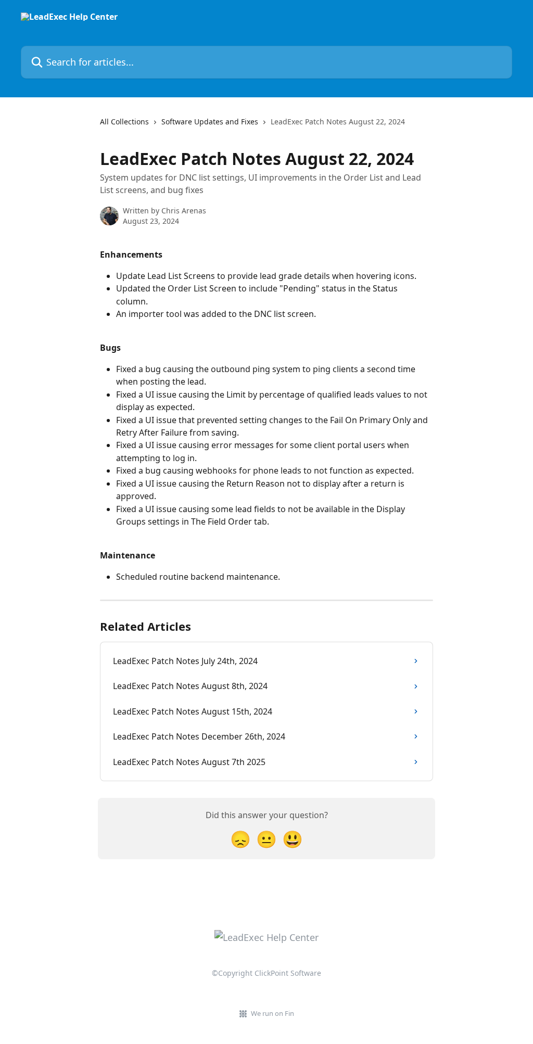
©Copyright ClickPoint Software (266, 973)
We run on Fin (272, 1013)
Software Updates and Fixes (209, 121)
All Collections (124, 121)
